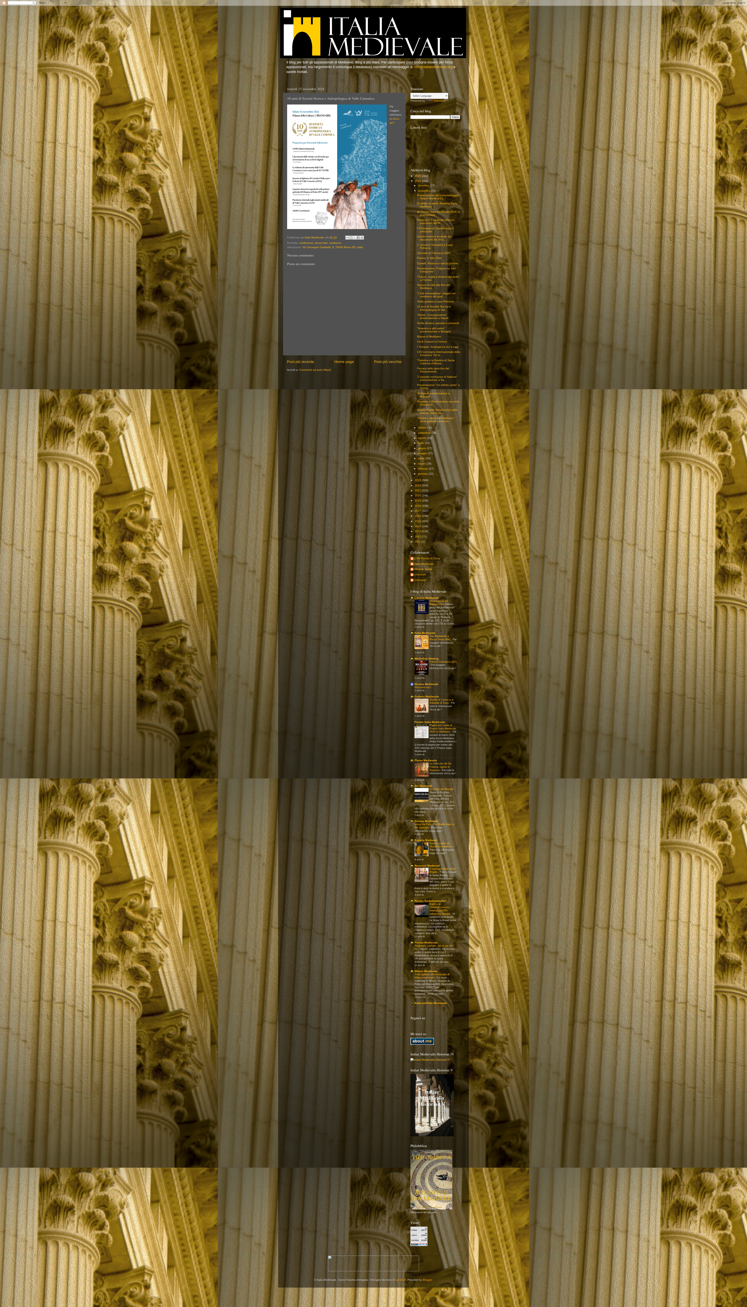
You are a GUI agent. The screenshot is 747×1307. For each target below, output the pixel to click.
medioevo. (335, 243)
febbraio (423, 468)
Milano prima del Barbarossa (439, 603)
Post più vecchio (388, 362)
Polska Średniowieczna (430, 900)
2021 (418, 490)
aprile (421, 458)
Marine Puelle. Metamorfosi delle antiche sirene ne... (437, 411)
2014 (418, 526)
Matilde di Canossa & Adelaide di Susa (442, 701)
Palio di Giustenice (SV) (443, 661)
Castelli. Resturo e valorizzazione (437, 263)
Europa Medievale (426, 821)
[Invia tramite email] (347, 238)
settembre (424, 432)
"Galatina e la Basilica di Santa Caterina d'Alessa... (436, 362)
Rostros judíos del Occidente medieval (441, 845)
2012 (418, 536)
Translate (439, 100)
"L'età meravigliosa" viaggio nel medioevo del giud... (436, 295)
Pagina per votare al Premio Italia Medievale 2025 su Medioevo (443, 728)
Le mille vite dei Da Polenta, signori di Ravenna (440, 766)
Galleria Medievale (427, 696)
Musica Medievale (426, 684)
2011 (418, 541)
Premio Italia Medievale (430, 722)
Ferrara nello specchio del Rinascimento (433, 370)
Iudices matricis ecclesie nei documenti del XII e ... (434, 238)
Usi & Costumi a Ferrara (432, 341)
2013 (418, 531)
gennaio (423, 473)
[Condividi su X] (355, 238)
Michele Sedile (423, 569)
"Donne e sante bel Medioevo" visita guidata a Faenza (435, 420)
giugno (422, 448)
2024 (418, 181)
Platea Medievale (426, 760)
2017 (418, 510)
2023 (418, 480)
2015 (418, 521)
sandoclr (400, 1279)
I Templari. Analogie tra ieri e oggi (437, 346)
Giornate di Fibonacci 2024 (433, 253)
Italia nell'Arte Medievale (431, 1003)
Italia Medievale (424, 563)
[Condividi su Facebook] (358, 238)
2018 (418, 505)
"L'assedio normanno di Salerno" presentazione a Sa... (437, 378)
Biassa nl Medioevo (429, 336)
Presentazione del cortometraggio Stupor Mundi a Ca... (438, 197)
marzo (422, 463)
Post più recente (300, 362)
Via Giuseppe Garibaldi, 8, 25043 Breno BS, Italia (332, 247)
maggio (423, 453)
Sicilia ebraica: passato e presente (438, 323)
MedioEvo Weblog (427, 658)
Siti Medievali (423, 785)
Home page (344, 362)
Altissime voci (423, 687)
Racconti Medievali (427, 865)
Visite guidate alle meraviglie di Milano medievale (432, 976)
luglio (421, 443)
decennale (321, 243)
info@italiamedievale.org (433, 67)
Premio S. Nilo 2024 (429, 258)
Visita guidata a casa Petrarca (435, 301)
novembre (424, 190)
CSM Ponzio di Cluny (427, 558)
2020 (418, 495)
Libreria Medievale (427, 597)
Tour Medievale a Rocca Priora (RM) (440, 638)
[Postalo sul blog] (351, 238)
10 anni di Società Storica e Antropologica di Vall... (434, 308)
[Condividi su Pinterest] (362, 238)
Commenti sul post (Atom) (315, 369)
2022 (418, 485)
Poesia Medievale (426, 942)
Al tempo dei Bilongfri (442, 789)
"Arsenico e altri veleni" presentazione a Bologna (434, 330)
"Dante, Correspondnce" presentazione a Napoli (432, 317)
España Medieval (426, 840)
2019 (418, 500)
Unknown (420, 574)
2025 (418, 176)
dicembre (424, 185)
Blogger (427, 1279)
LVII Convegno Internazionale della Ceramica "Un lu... (438, 353)
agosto (422, 438)
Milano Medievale (426, 971)
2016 (418, 516)
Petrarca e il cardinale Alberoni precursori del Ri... (436, 222)
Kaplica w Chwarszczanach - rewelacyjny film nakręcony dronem (440, 909)
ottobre (422, 427)
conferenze (306, 243)
